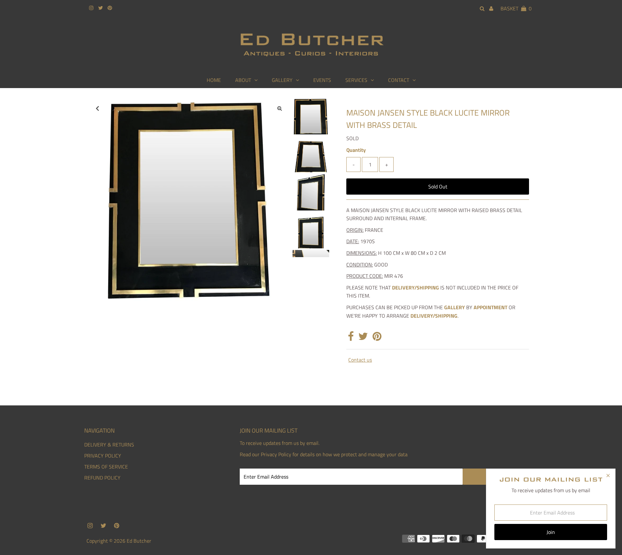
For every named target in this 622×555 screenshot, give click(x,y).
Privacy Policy (276, 454)
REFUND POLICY (102, 477)
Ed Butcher (139, 541)
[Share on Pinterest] (377, 338)
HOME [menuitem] (214, 80)
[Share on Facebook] (351, 338)
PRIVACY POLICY (102, 455)
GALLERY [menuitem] (282, 80)
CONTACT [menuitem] (398, 80)
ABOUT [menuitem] (243, 80)
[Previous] (97, 108)
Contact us (360, 360)
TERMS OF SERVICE (106, 466)
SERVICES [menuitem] (356, 80)
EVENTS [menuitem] (322, 80)
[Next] (113, 108)
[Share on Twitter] (363, 338)
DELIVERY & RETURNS (109, 444)
